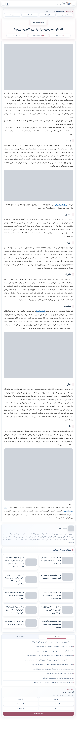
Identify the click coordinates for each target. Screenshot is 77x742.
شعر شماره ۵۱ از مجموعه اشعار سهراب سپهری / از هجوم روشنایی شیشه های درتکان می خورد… (48, 660)
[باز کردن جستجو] (3, 4)
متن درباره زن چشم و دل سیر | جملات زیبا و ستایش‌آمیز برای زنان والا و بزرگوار (52, 642)
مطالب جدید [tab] (56, 637)
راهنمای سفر (36, 22)
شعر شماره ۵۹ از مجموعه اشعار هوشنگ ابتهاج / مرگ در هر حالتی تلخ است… (52, 669)
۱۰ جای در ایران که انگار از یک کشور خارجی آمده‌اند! (59, 674)
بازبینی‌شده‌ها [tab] (20, 637)
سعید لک (58, 528)
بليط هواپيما (41, 311)
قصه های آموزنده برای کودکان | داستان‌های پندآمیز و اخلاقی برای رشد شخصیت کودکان (50, 656)
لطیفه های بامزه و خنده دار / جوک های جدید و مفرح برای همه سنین (55, 651)
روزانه (68, 4)
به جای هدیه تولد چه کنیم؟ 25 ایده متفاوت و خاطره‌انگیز (58, 678)
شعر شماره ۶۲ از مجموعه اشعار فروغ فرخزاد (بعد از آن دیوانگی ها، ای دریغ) (52, 665)
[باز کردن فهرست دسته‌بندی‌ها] (73, 4)
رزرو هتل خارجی (61, 204)
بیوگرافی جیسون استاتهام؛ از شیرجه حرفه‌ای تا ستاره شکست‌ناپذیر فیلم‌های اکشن (51, 683)
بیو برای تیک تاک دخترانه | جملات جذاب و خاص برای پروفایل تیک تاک (54, 647)
